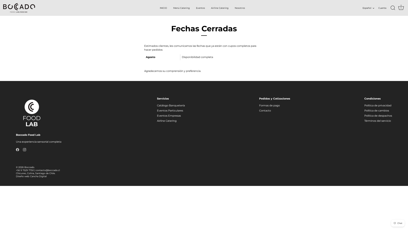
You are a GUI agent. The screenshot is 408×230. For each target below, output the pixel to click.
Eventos (200, 8)
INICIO (163, 8)
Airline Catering (220, 8)
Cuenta (382, 8)
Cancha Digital (38, 176)
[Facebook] (17, 149)
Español (367, 8)
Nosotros (240, 8)
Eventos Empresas (169, 115)
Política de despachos (378, 115)
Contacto (265, 110)
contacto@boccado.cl (48, 170)
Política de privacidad (377, 105)
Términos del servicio (377, 120)
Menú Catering (181, 8)
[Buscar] (392, 8)
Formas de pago (269, 105)
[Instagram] (24, 149)
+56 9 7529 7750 (25, 170)
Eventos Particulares (170, 110)
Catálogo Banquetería (171, 105)
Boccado (29, 167)
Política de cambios (376, 110)
